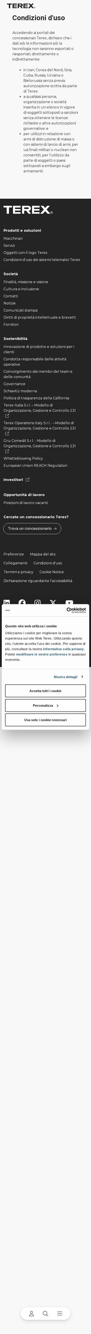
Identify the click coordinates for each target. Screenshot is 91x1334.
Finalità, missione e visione (26, 282)
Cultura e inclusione (21, 289)
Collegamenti (15, 563)
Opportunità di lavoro (24, 495)
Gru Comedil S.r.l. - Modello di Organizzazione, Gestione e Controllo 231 (40, 443)
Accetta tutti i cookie (45, 691)
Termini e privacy (18, 572)
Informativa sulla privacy (63, 649)
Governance (14, 384)
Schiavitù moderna (20, 391)
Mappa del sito (43, 554)
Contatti (11, 296)
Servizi (9, 245)
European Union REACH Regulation (35, 465)
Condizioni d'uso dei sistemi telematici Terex (42, 260)
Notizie (10, 303)
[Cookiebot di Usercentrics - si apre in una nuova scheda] (66, 610)
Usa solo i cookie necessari (45, 720)
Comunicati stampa (21, 310)
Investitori (14, 480)
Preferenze (14, 554)
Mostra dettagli (66, 677)
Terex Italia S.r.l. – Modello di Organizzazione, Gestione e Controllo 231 (40, 408)
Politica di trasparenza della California (36, 398)
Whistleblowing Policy (23, 458)
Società (11, 274)
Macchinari (13, 238)
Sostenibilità (15, 339)
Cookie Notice (52, 572)
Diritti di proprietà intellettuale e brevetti (40, 317)
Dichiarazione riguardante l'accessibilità (38, 581)
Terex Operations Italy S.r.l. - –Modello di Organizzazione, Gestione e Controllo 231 (40, 425)
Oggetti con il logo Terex (25, 253)
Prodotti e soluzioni (22, 230)
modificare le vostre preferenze (42, 654)
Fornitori (11, 324)
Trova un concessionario (30, 528)
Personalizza (43, 705)
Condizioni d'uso (48, 563)
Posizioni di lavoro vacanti (26, 503)
